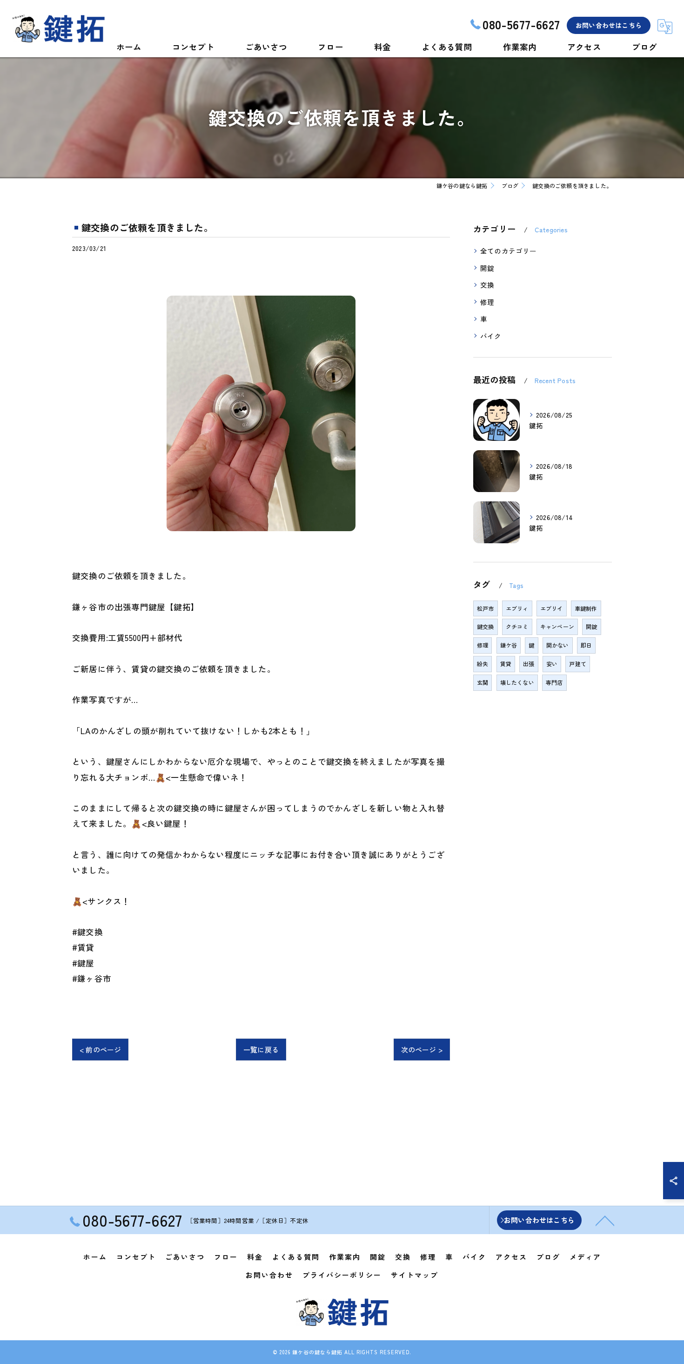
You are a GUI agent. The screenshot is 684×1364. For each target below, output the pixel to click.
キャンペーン (557, 626)
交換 (487, 285)
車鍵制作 (586, 608)
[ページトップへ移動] (605, 1220)
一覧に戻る (261, 1049)
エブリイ (551, 608)
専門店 (554, 682)
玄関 (482, 682)
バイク (491, 336)
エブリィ (517, 608)
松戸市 (485, 608)
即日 (586, 645)
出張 (528, 664)
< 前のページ (100, 1049)
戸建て (577, 664)
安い (551, 664)
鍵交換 (485, 626)
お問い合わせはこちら (609, 25)
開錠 (487, 268)
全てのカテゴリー (508, 251)
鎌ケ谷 (508, 645)
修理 (487, 302)
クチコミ (517, 626)
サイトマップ (414, 1275)
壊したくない (517, 682)
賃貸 (505, 664)
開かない (557, 645)
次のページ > (422, 1049)
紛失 (482, 664)
